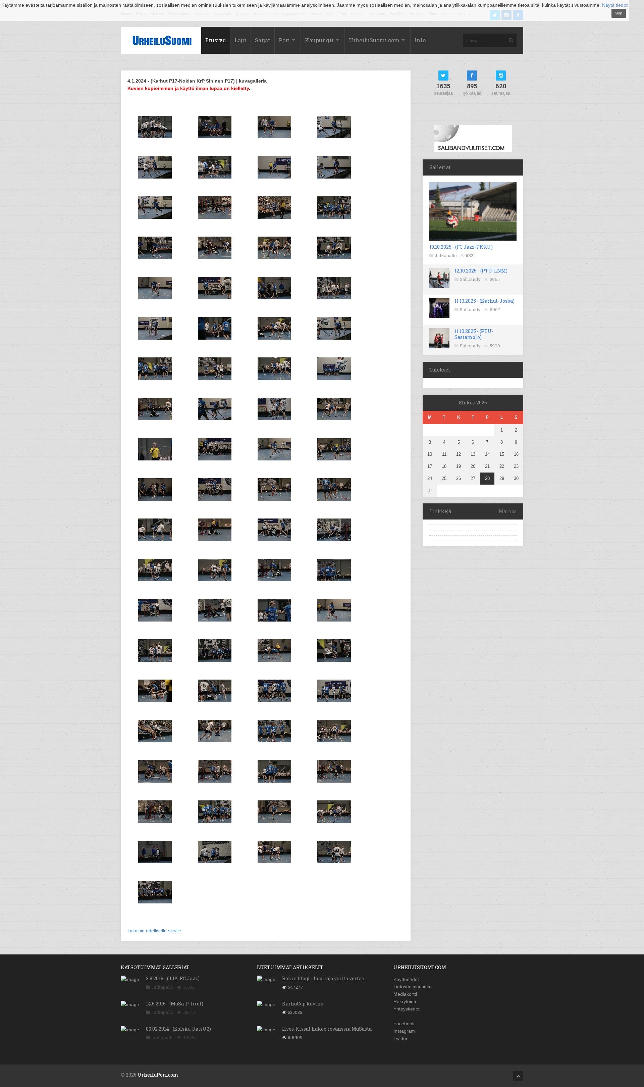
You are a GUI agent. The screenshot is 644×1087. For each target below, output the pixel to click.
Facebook (404, 1023)
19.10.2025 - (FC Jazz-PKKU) (461, 247)
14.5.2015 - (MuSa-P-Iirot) (174, 1003)
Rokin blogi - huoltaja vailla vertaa (323, 978)
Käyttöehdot (406, 979)
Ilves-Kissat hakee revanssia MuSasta (327, 1029)
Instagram (404, 1031)
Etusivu (215, 40)
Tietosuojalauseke (412, 986)
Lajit (240, 40)
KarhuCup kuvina (302, 1003)
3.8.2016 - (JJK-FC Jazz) (173, 978)
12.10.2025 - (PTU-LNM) (480, 270)
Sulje (619, 13)
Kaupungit (319, 40)
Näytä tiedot (615, 5)
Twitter (400, 1038)
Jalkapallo (446, 255)
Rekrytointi (404, 1001)
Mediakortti (405, 994)
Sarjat (262, 40)
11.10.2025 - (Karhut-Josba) (484, 301)
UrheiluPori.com (158, 1075)
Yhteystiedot (406, 1008)
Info (420, 40)
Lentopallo (162, 1037)
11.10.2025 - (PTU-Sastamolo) (473, 334)
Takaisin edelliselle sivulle (154, 930)
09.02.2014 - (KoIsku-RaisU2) (178, 1029)
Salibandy (470, 279)
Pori (284, 40)
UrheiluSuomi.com (374, 40)
